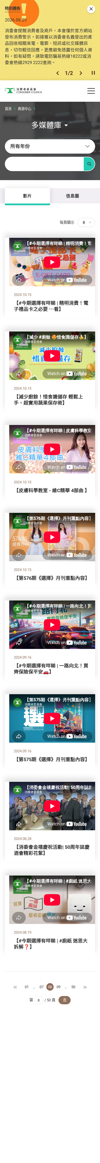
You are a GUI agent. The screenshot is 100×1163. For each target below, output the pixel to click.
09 (58, 986)
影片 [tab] (27, 196)
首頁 (8, 108)
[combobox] (50, 146)
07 (41, 986)
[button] (57, 73)
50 (73, 986)
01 (27, 986)
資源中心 (24, 108)
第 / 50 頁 (42, 999)
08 (50, 986)
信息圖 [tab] (72, 196)
